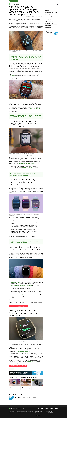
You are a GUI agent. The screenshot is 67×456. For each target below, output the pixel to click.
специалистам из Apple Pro (24, 351)
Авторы (42, 408)
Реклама (56, 408)
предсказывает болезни (16, 228)
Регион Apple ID (48, 14)
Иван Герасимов (28, 16)
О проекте (47, 408)
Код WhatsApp (48, 27)
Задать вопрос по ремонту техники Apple (18, 365)
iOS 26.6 (47, 1)
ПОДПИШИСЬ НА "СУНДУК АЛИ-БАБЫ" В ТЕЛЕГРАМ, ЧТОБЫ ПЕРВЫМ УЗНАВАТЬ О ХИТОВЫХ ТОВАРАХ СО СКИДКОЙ (25, 58)
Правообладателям (38, 415)
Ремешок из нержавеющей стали (18, 294)
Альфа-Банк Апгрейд (49, 19)
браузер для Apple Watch (35, 108)
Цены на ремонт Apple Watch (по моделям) (18, 306)
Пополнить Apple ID (13, 1)
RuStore (31, 1)
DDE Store (53, 1)
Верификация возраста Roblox (51, 12)
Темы (39, 408)
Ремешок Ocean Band (15, 282)
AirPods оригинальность (50, 21)
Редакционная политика (38, 411)
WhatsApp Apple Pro (32, 361)
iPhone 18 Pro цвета (49, 23)
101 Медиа (51, 412)
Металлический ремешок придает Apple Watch (21, 285)
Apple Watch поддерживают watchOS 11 (27, 234)
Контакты (52, 408)
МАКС (21, 1)
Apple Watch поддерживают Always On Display (30, 163)
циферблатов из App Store (28, 167)
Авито (25, 1)
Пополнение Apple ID (49, 25)
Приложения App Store (49, 16)
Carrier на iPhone (48, 17)
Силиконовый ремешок (16, 290)
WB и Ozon (47, 10)
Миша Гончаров (51, 411)
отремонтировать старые (18, 303)
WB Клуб (42, 1)
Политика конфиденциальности (39, 412)
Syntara (37, 1)
